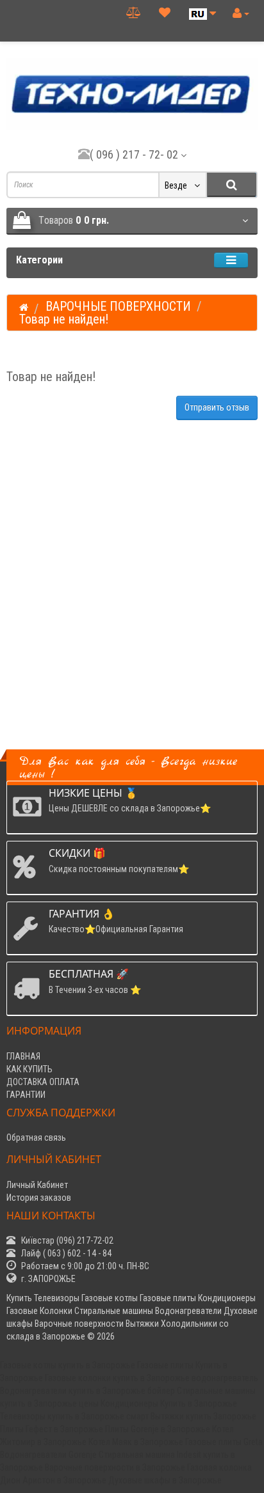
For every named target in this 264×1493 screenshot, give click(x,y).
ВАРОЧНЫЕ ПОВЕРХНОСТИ (118, 306)
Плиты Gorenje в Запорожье (157, 1429)
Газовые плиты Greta (224, 1442)
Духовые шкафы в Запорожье (165, 1480)
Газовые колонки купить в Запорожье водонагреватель (151, 1378)
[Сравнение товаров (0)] (133, 12)
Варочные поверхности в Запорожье (115, 1467)
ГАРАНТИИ (25, 1095)
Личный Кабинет (37, 1185)
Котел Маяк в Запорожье (135, 1442)
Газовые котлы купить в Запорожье (67, 1365)
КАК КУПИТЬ (29, 1069)
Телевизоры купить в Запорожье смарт (74, 1416)
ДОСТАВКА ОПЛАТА (42, 1082)
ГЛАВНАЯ (23, 1056)
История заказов (38, 1197)
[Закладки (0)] (165, 12)
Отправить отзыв (217, 407)
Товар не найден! (63, 319)
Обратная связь (36, 1137)
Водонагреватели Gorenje (48, 1455)
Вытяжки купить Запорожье (203, 1416)
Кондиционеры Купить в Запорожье (169, 1403)
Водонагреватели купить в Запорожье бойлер (87, 1391)
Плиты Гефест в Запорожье (51, 1429)
